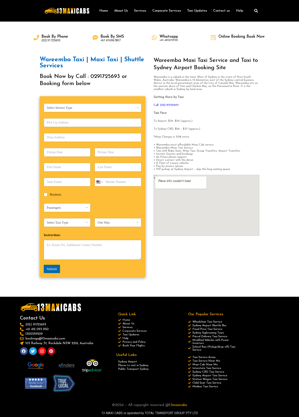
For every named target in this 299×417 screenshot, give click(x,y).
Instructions (52, 235)
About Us (121, 10)
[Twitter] (33, 351)
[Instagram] (42, 351)
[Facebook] (24, 351)
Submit (52, 269)
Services (140, 10)
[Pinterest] (51, 351)
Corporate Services (166, 10)
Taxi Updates (197, 10)
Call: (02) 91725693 (166, 105)
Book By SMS (112, 37)
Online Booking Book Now (241, 37)
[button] (256, 11)
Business (55, 194)
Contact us (221, 10)
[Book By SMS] (95, 37)
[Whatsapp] (154, 37)
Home (103, 10)
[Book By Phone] (36, 37)
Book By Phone (54, 37)
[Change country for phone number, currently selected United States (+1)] (99, 182)
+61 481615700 (168, 40)
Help (239, 10)
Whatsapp (168, 37)
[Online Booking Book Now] (213, 37)
